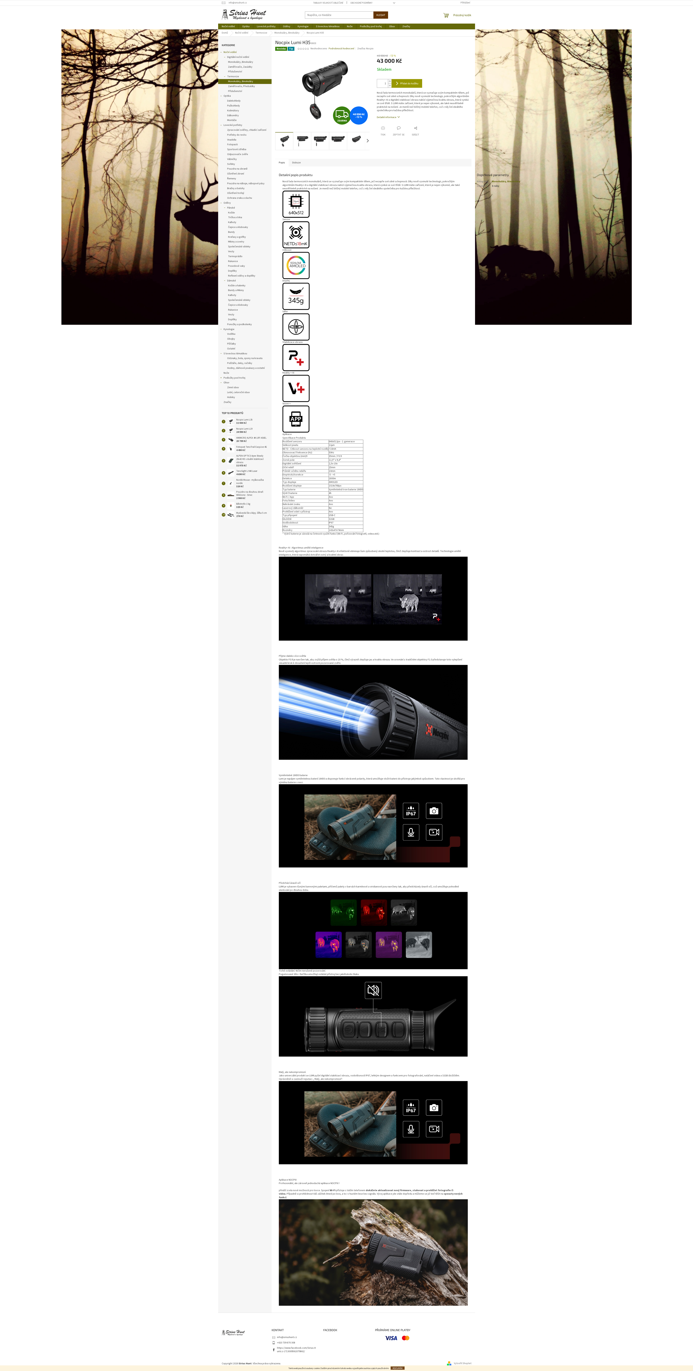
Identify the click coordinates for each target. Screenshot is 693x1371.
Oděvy (227, 203)
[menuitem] (228, 26)
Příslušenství (235, 71)
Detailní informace (386, 117)
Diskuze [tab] (296, 162)
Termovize (233, 76)
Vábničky (232, 159)
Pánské (231, 208)
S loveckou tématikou (235, 353)
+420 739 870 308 (286, 1343)
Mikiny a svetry (236, 242)
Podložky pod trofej (234, 378)
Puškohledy (233, 106)
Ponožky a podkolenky (239, 324)
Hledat (380, 15)
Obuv (226, 382)
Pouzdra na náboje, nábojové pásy (246, 183)
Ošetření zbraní (235, 174)
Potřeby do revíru (236, 135)
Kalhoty (232, 222)
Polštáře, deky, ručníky (239, 363)
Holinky (231, 397)
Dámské (231, 281)
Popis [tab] (282, 162)
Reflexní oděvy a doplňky (241, 276)
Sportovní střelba (236, 149)
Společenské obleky (239, 246)
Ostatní (231, 349)
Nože (226, 373)
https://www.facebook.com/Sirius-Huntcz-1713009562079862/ (296, 1349)
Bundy (231, 232)
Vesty (231, 251)
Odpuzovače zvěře (237, 154)
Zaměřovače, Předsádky (241, 86)
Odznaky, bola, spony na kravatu (245, 358)
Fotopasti (232, 144)
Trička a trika (235, 217)
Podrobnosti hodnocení (341, 48)
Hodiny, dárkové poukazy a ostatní (246, 368)
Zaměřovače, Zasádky (240, 67)
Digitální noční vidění (238, 57)
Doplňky (232, 271)
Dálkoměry (233, 115)
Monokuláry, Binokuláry (240, 62)
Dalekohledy (234, 101)
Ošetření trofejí (235, 193)
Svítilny (231, 164)
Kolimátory (233, 110)
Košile (231, 213)
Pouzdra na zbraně (237, 169)
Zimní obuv (233, 387)
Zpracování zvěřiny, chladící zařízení (246, 130)
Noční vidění (230, 52)
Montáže (232, 120)
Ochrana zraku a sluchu (239, 198)
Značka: (365, 48)
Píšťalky (231, 344)
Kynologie (229, 329)
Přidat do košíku (409, 83)
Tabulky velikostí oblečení (328, 3)
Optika (227, 96)
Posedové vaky (236, 266)
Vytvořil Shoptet (462, 1363)
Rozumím (398, 1368)
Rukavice (233, 261)
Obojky (231, 339)
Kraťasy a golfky (237, 237)
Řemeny (231, 178)
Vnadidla (231, 140)
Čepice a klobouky (238, 227)
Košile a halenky (236, 285)
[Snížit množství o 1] (390, 85)
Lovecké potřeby (233, 125)
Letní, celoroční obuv (238, 392)
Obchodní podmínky (361, 3)
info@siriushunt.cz (287, 1337)
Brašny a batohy (236, 188)
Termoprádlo (235, 256)
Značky (227, 402)
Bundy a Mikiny (236, 290)
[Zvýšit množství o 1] (390, 81)
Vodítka (231, 334)
